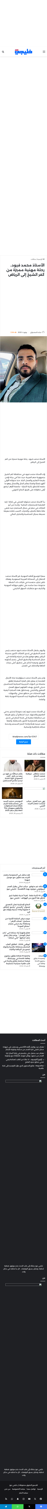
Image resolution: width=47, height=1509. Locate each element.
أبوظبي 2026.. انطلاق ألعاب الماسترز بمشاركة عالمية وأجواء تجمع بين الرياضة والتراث (16, 946)
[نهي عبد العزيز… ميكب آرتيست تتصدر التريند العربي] (34, 793)
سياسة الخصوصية (18, 1489)
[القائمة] (44, 52)
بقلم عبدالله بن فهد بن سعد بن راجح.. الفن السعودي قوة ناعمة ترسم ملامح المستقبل (13, 777)
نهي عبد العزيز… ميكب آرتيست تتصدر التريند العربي (35, 803)
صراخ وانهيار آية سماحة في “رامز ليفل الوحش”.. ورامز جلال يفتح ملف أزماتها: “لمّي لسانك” (16, 935)
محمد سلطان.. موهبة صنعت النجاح (35, 775)
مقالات (33, 259)
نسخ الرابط (23, 742)
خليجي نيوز (13, 1485)
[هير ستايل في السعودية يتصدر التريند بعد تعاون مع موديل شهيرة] (38, 878)
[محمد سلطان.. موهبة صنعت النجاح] (34, 765)
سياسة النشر (23, 1493)
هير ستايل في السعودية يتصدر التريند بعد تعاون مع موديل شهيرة (16, 877)
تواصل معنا (31, 1489)
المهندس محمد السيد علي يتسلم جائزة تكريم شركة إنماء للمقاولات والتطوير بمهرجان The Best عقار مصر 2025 (13, 805)
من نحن (7, 1489)
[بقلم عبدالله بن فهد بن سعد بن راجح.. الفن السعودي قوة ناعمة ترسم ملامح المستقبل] (12, 765)
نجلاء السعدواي (35, 332)
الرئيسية (40, 259)
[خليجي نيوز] (23, 52)
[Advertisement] (23, 23)
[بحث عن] (3, 52)
